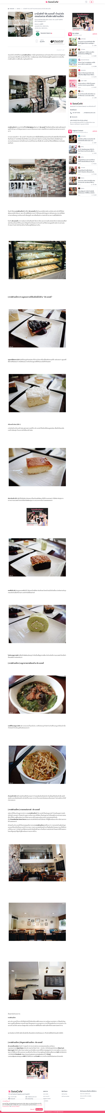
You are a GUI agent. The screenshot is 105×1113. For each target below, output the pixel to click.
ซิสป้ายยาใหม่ (64, 1094)
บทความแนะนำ (46, 1096)
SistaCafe (12, 8)
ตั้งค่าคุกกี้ (32, 1109)
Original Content (47, 1098)
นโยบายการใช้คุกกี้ (15, 1106)
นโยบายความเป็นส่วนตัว (85, 1094)
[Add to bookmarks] (37, 41)
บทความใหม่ (45, 1094)
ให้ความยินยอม (39, 1109)
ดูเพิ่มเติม (95, 34)
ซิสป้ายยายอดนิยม (65, 1096)
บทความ (18, 8)
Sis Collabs (45, 1101)
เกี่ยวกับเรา (82, 1098)
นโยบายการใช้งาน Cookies (85, 1096)
